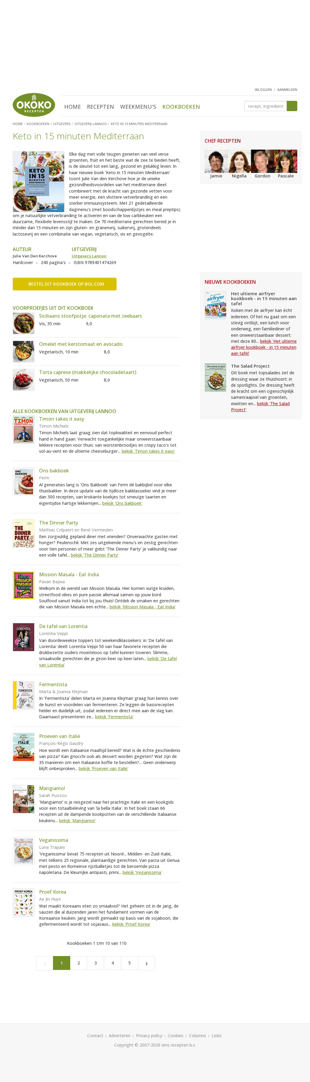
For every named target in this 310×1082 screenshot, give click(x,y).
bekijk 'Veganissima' (142, 872)
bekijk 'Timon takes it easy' (148, 451)
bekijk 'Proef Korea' (131, 924)
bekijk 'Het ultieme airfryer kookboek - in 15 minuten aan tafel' (264, 347)
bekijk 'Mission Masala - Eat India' (143, 607)
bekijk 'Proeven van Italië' (103, 768)
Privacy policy (149, 1035)
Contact (95, 1035)
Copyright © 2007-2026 (137, 1045)
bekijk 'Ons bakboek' (122, 503)
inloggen (263, 89)
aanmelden (287, 89)
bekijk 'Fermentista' (114, 717)
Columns (197, 1035)
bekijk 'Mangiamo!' (77, 820)
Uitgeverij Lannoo (89, 256)
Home (72, 106)
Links (217, 1035)
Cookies (175, 1035)
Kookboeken (181, 106)
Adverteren (119, 1035)
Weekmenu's (138, 106)
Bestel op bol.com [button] (66, 284)
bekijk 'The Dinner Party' (95, 555)
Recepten (100, 106)
